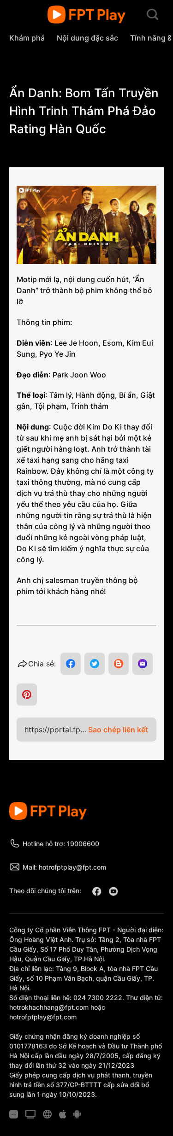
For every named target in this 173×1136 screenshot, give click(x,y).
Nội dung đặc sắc (87, 37)
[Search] (152, 14)
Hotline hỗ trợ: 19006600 (61, 844)
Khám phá (27, 37)
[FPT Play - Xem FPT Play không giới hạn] (86, 15)
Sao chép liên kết (118, 729)
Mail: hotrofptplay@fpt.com (64, 867)
